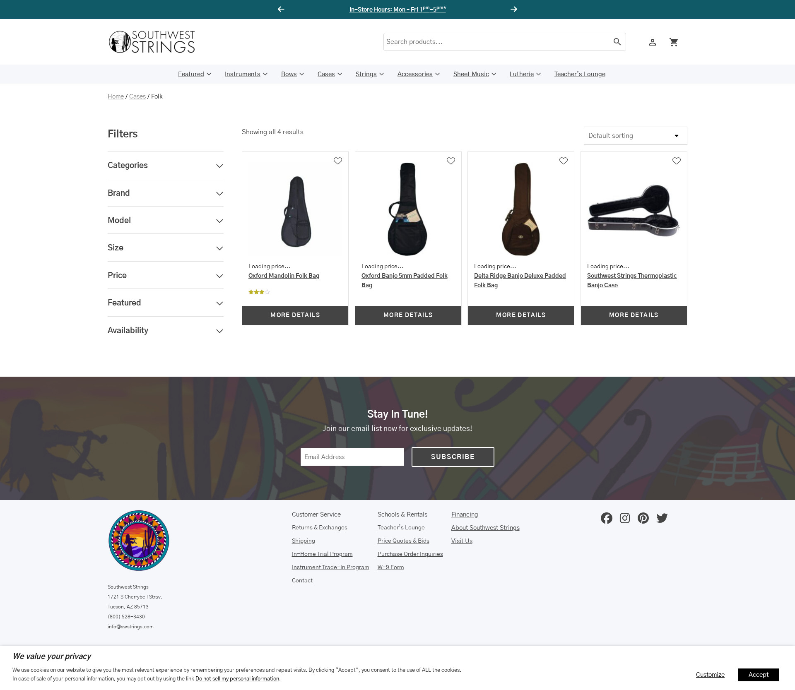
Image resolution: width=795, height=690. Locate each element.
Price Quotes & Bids (403, 541)
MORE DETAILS (295, 315)
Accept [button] (759, 675)
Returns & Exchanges (319, 528)
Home (116, 97)
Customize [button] (710, 675)
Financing (464, 515)
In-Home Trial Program (322, 554)
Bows (289, 74)
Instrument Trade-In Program (330, 567)
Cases (326, 74)
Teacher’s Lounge (579, 74)
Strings (366, 74)
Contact (302, 581)
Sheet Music (471, 74)
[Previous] (282, 9)
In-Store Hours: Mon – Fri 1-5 (397, 10)
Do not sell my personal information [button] (237, 679)
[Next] (513, 9)
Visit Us (461, 541)
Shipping (303, 541)
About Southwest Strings (485, 528)
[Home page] (157, 41)
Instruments (242, 74)
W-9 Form (391, 567)
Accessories (415, 74)
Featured (191, 74)
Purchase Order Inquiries (410, 554)
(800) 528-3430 (126, 616)
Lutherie (522, 74)
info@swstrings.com (131, 626)
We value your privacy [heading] (51, 657)
